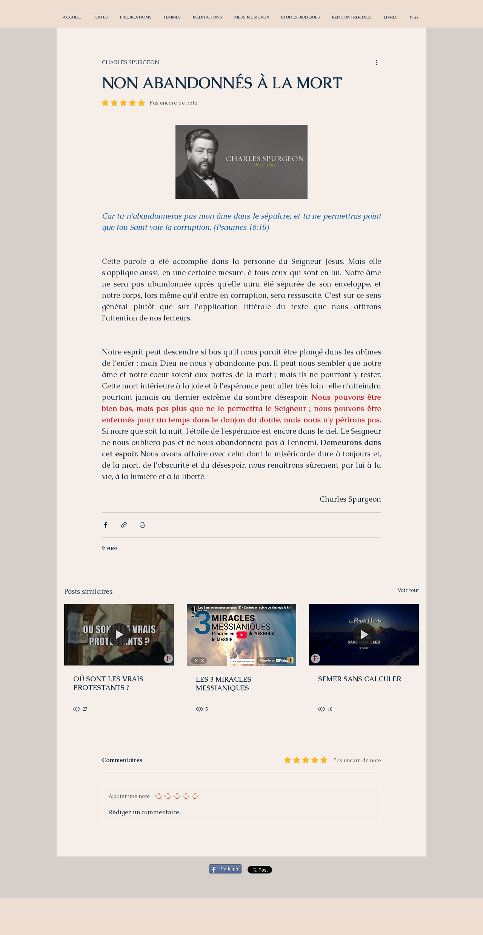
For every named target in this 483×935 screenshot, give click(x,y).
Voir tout (408, 590)
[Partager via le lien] (124, 524)
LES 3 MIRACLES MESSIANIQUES (223, 683)
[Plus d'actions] (376, 62)
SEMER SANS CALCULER (359, 679)
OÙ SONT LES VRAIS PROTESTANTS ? (108, 683)
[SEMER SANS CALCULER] (364, 634)
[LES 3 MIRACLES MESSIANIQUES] (242, 635)
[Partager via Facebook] (105, 524)
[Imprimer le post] (142, 524)
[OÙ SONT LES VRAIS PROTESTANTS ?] (119, 634)
